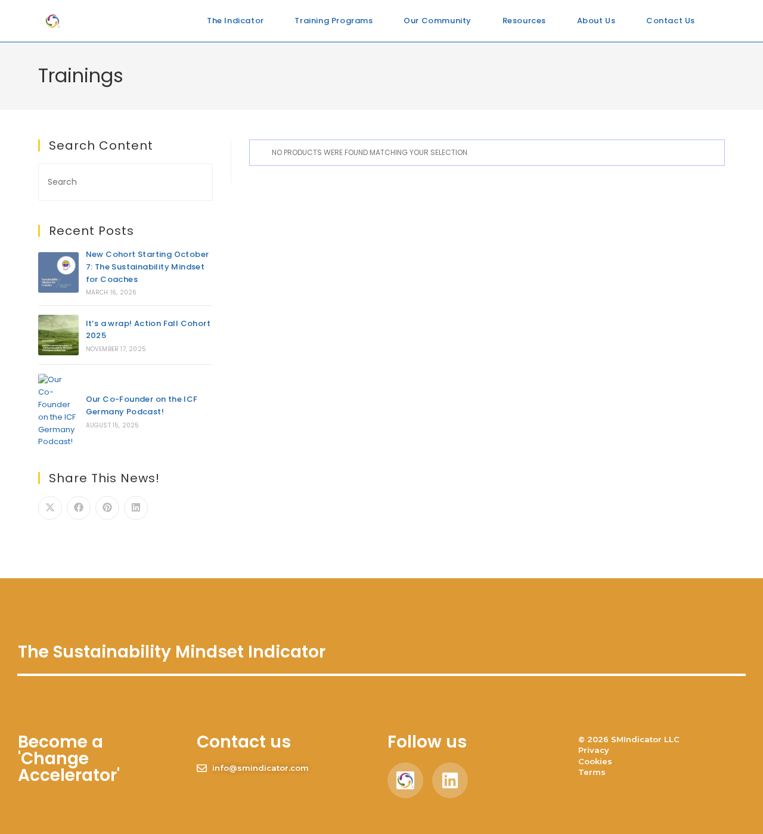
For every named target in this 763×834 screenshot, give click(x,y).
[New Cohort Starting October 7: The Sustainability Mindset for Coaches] (58, 272)
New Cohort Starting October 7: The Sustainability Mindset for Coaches (147, 267)
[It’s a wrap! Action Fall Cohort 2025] (58, 335)
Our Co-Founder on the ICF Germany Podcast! (142, 405)
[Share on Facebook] (79, 508)
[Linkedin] (450, 780)
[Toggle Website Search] (716, 21)
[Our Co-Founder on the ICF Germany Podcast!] (58, 411)
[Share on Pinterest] (107, 508)
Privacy (593, 750)
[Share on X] (50, 508)
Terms (592, 772)
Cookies (595, 761)
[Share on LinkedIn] (136, 508)
